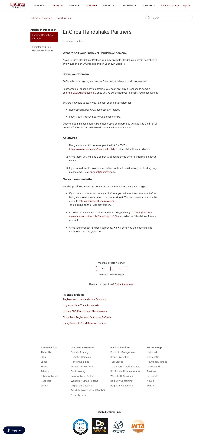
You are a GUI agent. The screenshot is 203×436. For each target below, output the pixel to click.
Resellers (46, 380)
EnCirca (34, 18)
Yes (103, 268)
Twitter (151, 385)
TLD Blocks (116, 361)
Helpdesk (152, 352)
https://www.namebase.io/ (80, 92)
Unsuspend (153, 366)
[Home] (18, 7)
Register (58, 5)
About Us (46, 352)
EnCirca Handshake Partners (43, 37)
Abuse (150, 380)
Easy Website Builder (83, 376)
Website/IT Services (121, 376)
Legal (44, 361)
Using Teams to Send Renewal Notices (84, 323)
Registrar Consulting (122, 385)
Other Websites (49, 376)
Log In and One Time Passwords (81, 305)
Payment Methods (157, 361)
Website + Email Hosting (84, 380)
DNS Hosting (78, 371)
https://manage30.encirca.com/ (96, 201)
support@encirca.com (102, 171)
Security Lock (78, 395)
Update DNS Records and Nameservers (85, 311)
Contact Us (153, 356)
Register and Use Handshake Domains (43, 48)
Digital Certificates (81, 385)
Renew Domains (80, 361)
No (120, 268)
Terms (44, 366)
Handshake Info (64, 18)
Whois (44, 385)
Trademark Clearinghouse (125, 366)
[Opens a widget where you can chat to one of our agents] (14, 430)
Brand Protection (119, 356)
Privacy (45, 371)
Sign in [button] (186, 5)
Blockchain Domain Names (125, 371)
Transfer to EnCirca (82, 366)
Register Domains (81, 356)
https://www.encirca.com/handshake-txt (91, 149)
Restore (151, 371)
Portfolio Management (122, 352)
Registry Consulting (121, 380)
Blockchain (47, 18)
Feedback (152, 376)
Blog (43, 356)
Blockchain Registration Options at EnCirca (87, 317)
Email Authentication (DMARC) (88, 390)
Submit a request (170, 5)
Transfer (91, 5)
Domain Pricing (79, 352)
